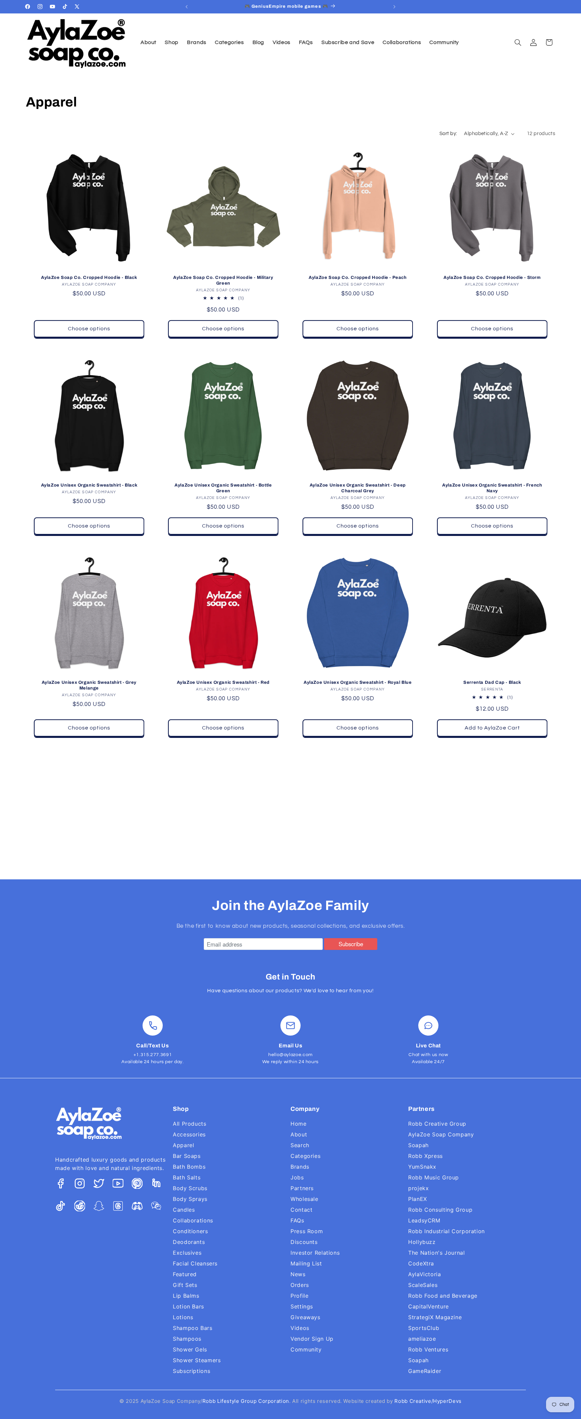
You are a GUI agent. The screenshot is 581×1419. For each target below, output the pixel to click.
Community (306, 1349)
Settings (301, 1306)
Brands (299, 1166)
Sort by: (448, 133)
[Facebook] (60, 1185)
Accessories (189, 1134)
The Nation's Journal (436, 1252)
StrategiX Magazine (435, 1317)
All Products (189, 1123)
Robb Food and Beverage (442, 1295)
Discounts (304, 1242)
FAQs (297, 1220)
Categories (305, 1156)
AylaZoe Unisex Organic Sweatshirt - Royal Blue (358, 682)
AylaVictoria (424, 1274)
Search (299, 1145)
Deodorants (189, 1242)
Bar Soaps (187, 1156)
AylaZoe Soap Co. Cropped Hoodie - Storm (492, 277)
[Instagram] (79, 1185)
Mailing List (306, 1263)
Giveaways (305, 1317)
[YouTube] (118, 1185)
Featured (185, 1274)
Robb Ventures (428, 1349)
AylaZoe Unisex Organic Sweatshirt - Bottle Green (223, 488)
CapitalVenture (428, 1306)
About (298, 1134)
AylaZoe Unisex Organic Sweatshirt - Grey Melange (88, 685)
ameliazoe (422, 1338)
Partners (302, 1188)
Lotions (183, 1317)
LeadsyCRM (424, 1220)
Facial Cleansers (195, 1263)
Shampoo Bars (192, 1328)
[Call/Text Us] (152, 1025)
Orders (299, 1285)
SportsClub (423, 1328)
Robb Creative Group (437, 1123)
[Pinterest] (137, 1185)
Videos (299, 1328)
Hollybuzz (422, 1242)
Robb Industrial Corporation (446, 1231)
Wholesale (304, 1199)
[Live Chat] (428, 1025)
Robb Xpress (425, 1156)
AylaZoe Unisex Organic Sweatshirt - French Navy (492, 488)
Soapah (418, 1145)
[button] (518, 42)
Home (298, 1123)
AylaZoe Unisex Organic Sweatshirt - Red (223, 682)
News (298, 1274)
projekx (418, 1188)
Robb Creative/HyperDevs (428, 1401)
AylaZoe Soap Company (441, 1134)
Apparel (183, 1145)
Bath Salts (186, 1177)
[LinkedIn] (156, 1185)
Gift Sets (185, 1285)
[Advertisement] (290, 808)
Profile (299, 1295)
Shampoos (187, 1338)
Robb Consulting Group (440, 1209)
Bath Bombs (189, 1166)
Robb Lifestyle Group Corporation (245, 1401)
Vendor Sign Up (312, 1338)
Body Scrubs (190, 1188)
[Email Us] (290, 1025)
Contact (301, 1209)
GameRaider (424, 1371)
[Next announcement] (394, 6)
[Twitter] (98, 1185)
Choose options (89, 328)
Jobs (297, 1177)
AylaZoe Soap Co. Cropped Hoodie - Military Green (223, 280)
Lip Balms (186, 1295)
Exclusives (187, 1252)
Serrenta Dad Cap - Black (492, 682)
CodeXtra (421, 1263)
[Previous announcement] (186, 6)
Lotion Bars (188, 1306)
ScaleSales (422, 1285)
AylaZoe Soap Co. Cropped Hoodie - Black (89, 277)
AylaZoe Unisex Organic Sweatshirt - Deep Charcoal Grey (358, 488)
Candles (184, 1209)
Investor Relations (315, 1252)
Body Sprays (190, 1199)
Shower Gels (190, 1349)
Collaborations (193, 1220)
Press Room (306, 1231)
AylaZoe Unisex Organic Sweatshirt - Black (89, 485)
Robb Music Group (433, 1177)
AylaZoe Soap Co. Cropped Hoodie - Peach (357, 277)
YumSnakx (422, 1166)
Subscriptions (191, 1371)
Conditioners (190, 1231)
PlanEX (417, 1199)
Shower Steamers (197, 1360)
